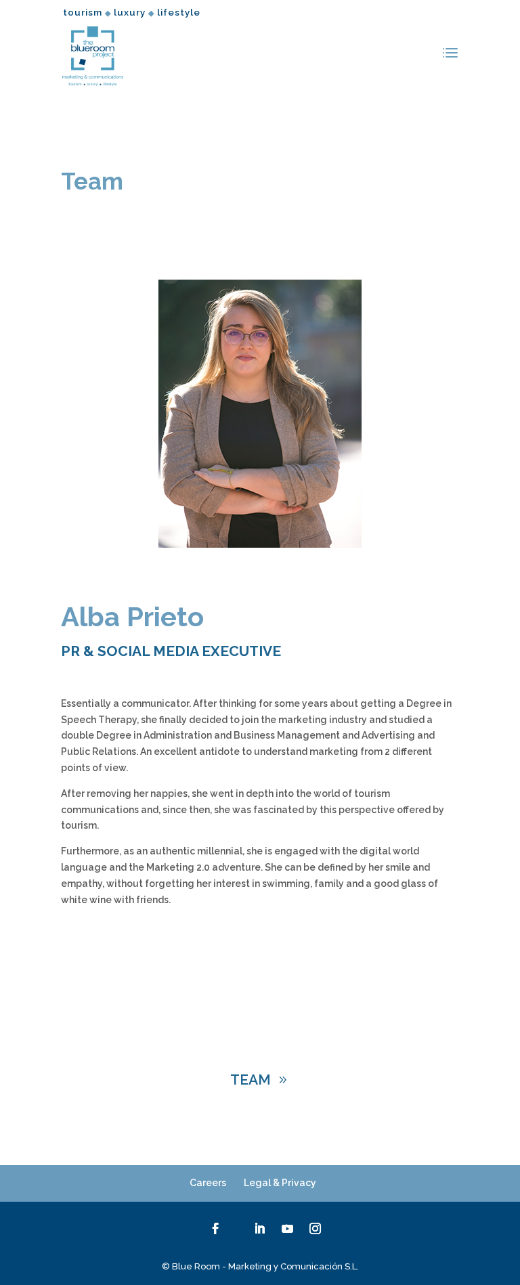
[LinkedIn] (259, 1230)
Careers (208, 1182)
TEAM (250, 1079)
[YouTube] (287, 1230)
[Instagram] (315, 1230)
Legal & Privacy (280, 1182)
